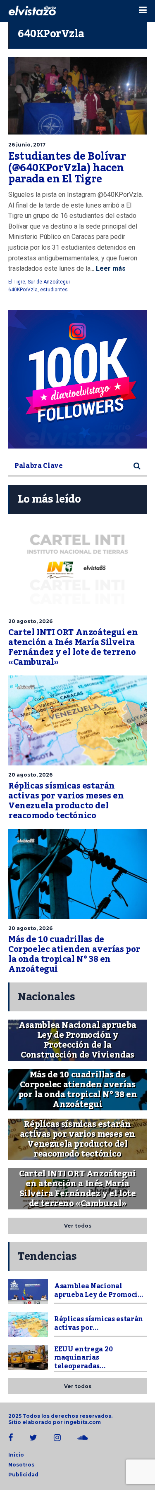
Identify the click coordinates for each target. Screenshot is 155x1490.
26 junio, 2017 (26, 145)
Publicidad (23, 1474)
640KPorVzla (23, 290)
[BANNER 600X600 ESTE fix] (77, 379)
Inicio (16, 1455)
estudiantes (54, 290)
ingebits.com (82, 1422)
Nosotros (21, 1465)
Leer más (110, 268)
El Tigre (16, 282)
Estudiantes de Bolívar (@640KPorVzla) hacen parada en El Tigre (67, 167)
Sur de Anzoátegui (49, 282)
